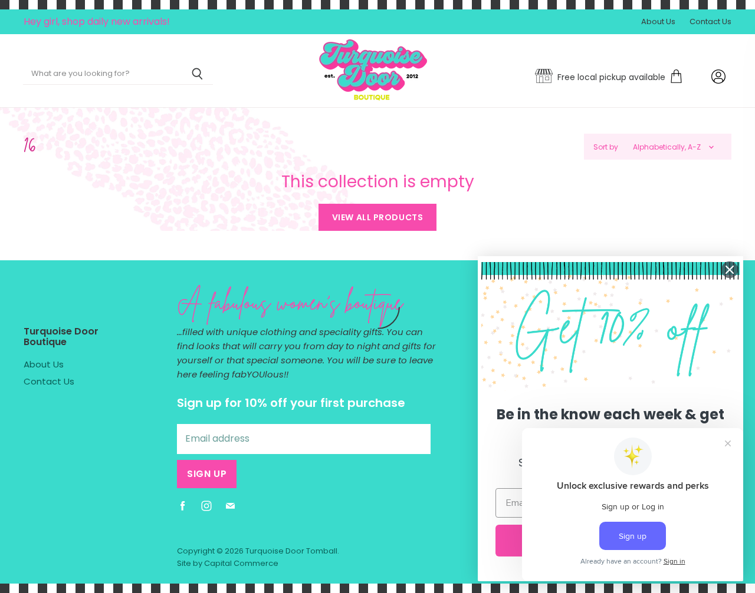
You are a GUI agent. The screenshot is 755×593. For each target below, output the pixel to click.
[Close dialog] (729, 270)
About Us (658, 22)
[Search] (197, 74)
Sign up (206, 474)
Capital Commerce (241, 563)
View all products (378, 217)
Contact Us (710, 22)
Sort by (605, 147)
